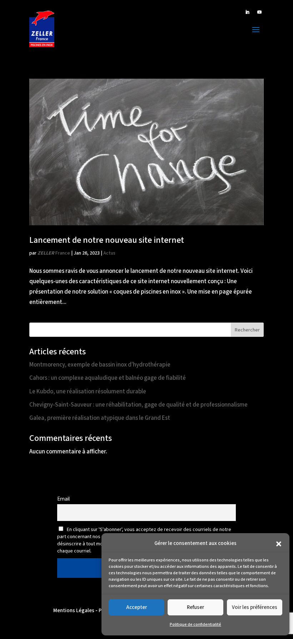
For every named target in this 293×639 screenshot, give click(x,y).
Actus (109, 253)
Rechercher (247, 330)
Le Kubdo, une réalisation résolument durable (87, 391)
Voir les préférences (254, 607)
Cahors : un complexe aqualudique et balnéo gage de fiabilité (107, 378)
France (54, 253)
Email (63, 499)
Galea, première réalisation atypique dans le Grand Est (99, 418)
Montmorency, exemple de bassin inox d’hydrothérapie (99, 364)
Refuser (195, 607)
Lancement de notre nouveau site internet (106, 240)
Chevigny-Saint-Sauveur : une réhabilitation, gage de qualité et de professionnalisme (138, 404)
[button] (278, 543)
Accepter (136, 607)
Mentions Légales (73, 610)
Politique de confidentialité (195, 624)
